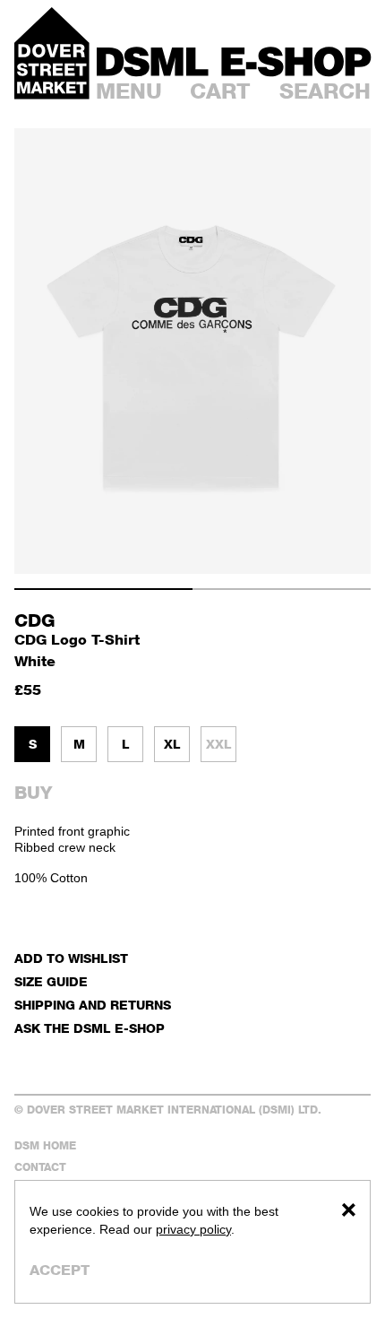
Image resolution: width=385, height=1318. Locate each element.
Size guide (51, 981)
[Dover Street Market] (52, 53)
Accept (60, 1270)
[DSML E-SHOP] (234, 61)
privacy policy (193, 1229)
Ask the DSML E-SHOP (89, 1028)
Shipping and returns (92, 1004)
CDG (35, 620)
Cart (220, 91)
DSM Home (45, 1145)
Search (325, 91)
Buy (33, 793)
